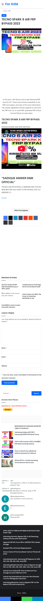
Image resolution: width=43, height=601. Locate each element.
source (4, 198)
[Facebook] (5, 218)
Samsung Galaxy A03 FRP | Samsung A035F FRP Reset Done (27, 433)
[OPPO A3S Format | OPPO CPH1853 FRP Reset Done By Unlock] (7, 444)
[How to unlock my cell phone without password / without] (7, 454)
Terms (19, 593)
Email (4, 357)
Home (5, 11)
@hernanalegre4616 (16, 515)
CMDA (24, 593)
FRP (9, 11)
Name (4, 348)
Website (4, 366)
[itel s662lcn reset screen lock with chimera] (11, 297)
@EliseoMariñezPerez (17, 496)
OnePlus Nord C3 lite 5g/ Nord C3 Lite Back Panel (31, 286)
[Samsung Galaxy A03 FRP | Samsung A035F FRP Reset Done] (7, 435)
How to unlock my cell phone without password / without (25, 452)
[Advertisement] (21, 76)
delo (11, 480)
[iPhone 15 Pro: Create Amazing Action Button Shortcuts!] (7, 463)
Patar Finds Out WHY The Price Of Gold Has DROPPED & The (31, 296)
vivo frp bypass (22, 210)
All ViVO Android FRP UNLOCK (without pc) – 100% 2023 (10, 287)
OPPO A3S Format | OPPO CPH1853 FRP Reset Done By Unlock (27, 443)
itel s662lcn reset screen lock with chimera (11, 306)
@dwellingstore (15, 488)
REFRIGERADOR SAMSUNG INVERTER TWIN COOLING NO (28, 427)
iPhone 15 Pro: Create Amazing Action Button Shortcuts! (26, 461)
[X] (10, 218)
